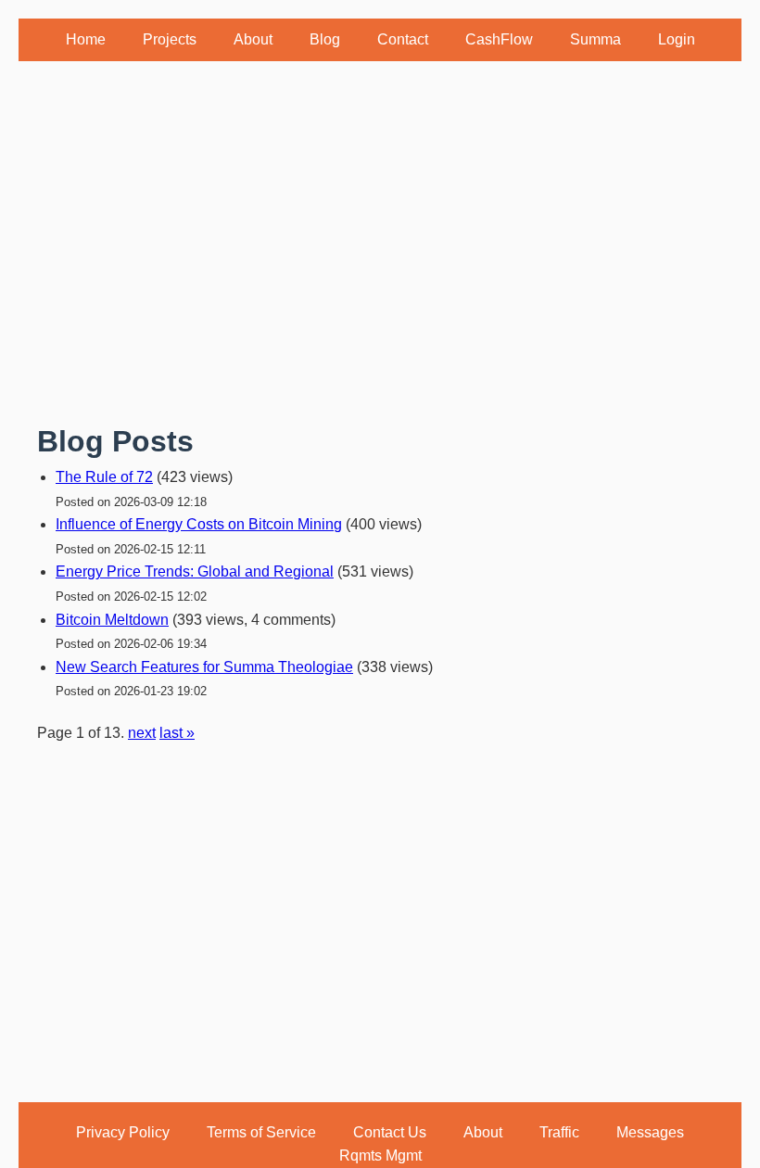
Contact (402, 39)
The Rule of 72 (104, 477)
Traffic (559, 1132)
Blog (325, 39)
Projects (169, 39)
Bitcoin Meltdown (112, 620)
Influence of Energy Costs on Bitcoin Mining (199, 524)
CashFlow (499, 39)
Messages (650, 1132)
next (142, 733)
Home (86, 39)
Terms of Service (261, 1132)
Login (676, 39)
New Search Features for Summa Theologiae (204, 667)
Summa (595, 39)
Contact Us (389, 1132)
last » (177, 733)
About (253, 39)
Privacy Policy (123, 1132)
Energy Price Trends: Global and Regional (195, 571)
